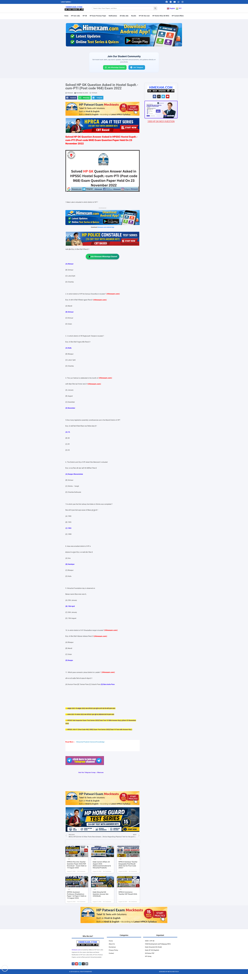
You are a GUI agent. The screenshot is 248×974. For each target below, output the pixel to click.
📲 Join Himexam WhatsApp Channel (102, 256)
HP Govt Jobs (75, 16)
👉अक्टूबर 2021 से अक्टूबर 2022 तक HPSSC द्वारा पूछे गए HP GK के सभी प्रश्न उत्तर (90, 708)
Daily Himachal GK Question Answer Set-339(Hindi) (101, 894)
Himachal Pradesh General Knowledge (90, 742)
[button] (71, 98)
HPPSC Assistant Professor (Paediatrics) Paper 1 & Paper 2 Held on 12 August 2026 (76, 895)
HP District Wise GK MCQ (160, 16)
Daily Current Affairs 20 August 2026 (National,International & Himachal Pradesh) (102, 865)
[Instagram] (182, 2)
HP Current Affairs (178, 16)
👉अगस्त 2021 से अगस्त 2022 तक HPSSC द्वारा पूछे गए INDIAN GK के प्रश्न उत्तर (89, 714)
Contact (111, 953)
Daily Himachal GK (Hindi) (153, 947)
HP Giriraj (148, 956)
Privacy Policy (113, 950)
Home (66, 16)
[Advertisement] (161, 237)
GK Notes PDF (149, 953)
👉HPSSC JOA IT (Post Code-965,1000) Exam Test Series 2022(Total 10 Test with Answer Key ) (98, 729)
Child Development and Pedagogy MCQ (157, 944)
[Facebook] (167, 2)
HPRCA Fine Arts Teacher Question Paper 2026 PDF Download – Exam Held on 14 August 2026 (77, 865)
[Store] (86, 963)
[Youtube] (175, 2)
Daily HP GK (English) (152, 950)
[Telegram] (171, 2)
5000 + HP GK (149, 941)
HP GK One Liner (144, 16)
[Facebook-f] (73, 963)
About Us (112, 944)
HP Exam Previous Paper (98, 16)
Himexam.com (76, 950)
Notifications (113, 16)
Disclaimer (112, 947)
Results (133, 16)
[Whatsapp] (178, 2)
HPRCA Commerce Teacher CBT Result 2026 (127, 893)
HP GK (85, 16)
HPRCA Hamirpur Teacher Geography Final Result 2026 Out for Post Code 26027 (127, 865)
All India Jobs (124, 16)
